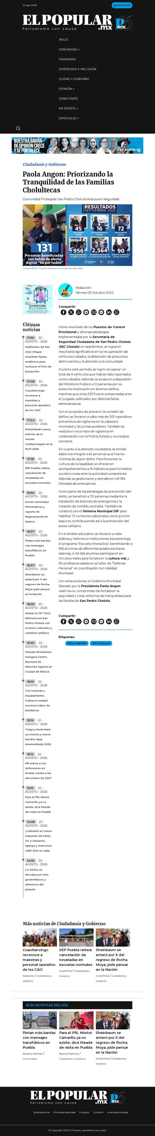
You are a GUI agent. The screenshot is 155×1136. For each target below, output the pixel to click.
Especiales (67, 118)
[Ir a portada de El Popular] (77, 22)
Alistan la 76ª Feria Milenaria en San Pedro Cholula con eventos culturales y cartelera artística (38, 623)
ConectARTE (68, 98)
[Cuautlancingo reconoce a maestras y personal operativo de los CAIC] (40, 937)
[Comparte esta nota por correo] (94, 312)
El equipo (84, 1112)
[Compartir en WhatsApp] (79, 312)
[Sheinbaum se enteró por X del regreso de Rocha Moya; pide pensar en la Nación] (113, 937)
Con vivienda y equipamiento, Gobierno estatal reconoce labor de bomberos (37, 700)
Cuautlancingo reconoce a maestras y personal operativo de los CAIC (37, 400)
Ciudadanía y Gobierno (44, 164)
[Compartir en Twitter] (71, 312)
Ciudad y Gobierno (74, 79)
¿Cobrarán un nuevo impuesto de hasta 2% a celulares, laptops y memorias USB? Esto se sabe (38, 840)
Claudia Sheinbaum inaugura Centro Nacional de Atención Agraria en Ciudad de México (38, 661)
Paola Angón (77, 643)
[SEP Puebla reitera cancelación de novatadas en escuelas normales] (76, 937)
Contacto (98, 1112)
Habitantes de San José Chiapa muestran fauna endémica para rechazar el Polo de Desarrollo (38, 359)
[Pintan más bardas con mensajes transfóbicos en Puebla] (40, 1020)
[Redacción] (66, 290)
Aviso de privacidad (117, 1112)
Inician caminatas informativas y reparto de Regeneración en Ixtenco (37, 511)
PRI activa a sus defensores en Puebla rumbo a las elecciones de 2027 (38, 771)
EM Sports (67, 108)
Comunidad (68, 49)
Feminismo (67, 59)
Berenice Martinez (32, 1053)
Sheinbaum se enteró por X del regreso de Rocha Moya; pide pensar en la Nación (37, 584)
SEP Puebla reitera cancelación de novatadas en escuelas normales (38, 475)
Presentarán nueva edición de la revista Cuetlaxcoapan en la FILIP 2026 (39, 439)
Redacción (83, 288)
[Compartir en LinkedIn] (109, 312)
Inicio (63, 39)
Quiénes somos (41, 1112)
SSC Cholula (101, 643)
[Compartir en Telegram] (86, 312)
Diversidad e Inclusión (77, 69)
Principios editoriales (64, 1112)
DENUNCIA (123, 5)
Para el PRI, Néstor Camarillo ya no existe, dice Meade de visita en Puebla (38, 804)
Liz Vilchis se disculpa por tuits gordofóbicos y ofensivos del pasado (37, 879)
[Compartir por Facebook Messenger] (101, 312)
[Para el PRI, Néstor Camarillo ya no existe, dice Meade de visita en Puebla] (76, 1020)
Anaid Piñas (65, 970)
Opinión (65, 89)
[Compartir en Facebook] (63, 312)
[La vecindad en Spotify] (38, 299)
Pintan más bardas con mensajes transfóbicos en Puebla (38, 548)
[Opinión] (77, 145)
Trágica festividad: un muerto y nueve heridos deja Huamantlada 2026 (38, 737)
